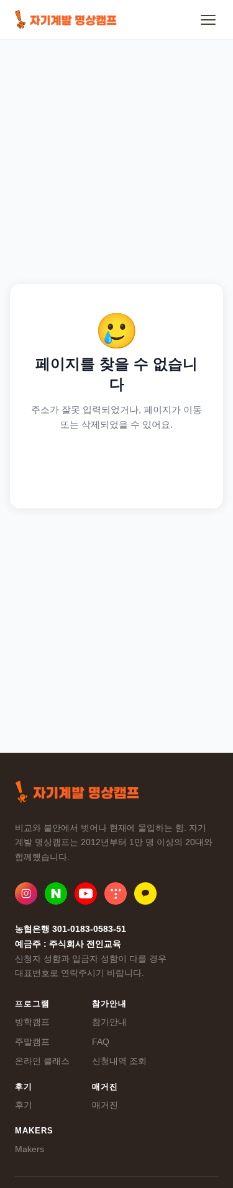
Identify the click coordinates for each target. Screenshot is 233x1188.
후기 (23, 1105)
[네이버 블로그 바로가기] (56, 893)
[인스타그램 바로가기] (26, 893)
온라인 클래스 (42, 1061)
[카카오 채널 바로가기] (145, 893)
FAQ (100, 1042)
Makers (29, 1149)
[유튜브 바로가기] (86, 893)
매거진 (105, 1105)
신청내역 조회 (119, 1061)
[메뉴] (208, 19)
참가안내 (109, 1022)
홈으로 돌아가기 (116, 465)
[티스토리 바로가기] (115, 893)
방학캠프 (32, 1022)
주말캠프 (32, 1042)
